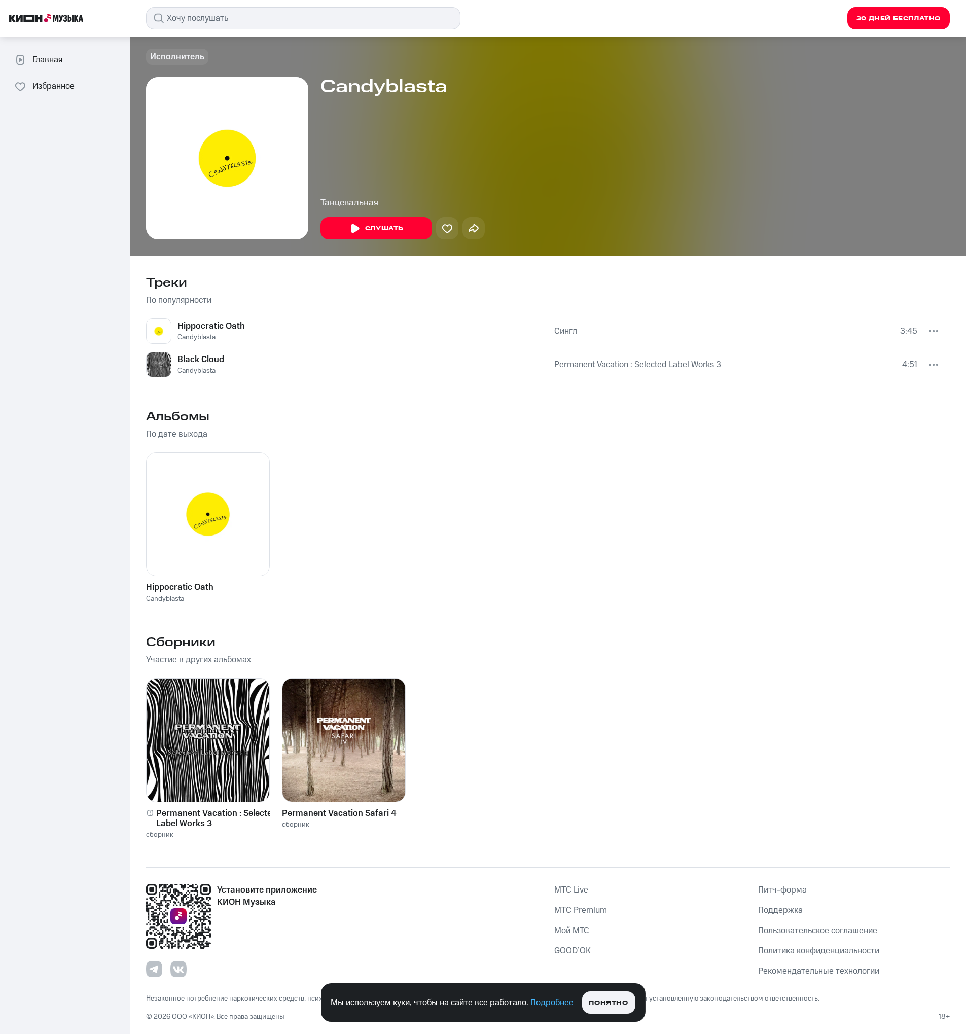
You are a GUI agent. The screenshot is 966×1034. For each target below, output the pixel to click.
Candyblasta (196, 337)
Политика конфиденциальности (818, 951)
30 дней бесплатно (898, 18)
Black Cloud (200, 359)
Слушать (384, 228)
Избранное (53, 86)
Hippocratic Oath (211, 326)
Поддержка (780, 910)
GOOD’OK (572, 951)
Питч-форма (782, 890)
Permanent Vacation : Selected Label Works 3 (637, 365)
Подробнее (552, 1002)
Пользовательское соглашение (817, 930)
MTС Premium (580, 910)
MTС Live (571, 890)
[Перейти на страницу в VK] (178, 969)
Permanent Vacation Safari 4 (339, 813)
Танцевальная (349, 203)
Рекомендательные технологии (818, 971)
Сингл (565, 331)
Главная (47, 60)
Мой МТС (571, 930)
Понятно (608, 1003)
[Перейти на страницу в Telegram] (154, 969)
